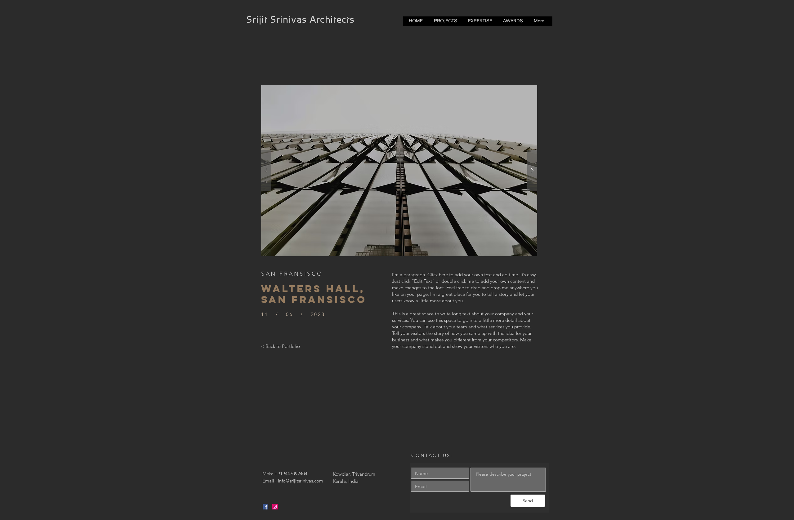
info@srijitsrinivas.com (300, 481)
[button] (399, 170)
